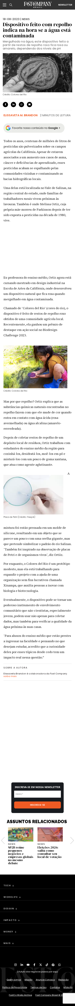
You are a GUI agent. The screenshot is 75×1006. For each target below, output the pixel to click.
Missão (28, 979)
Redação (63, 979)
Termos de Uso (38, 987)
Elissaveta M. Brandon (20, 115)
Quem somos (14, 979)
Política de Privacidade (14, 987)
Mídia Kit (68, 987)
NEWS (26, 19)
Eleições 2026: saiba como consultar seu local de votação (50, 852)
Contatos (55, 987)
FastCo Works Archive (20, 995)
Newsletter (65, 4)
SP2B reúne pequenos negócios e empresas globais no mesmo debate (20, 855)
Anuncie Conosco (45, 979)
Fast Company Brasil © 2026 (50, 995)
